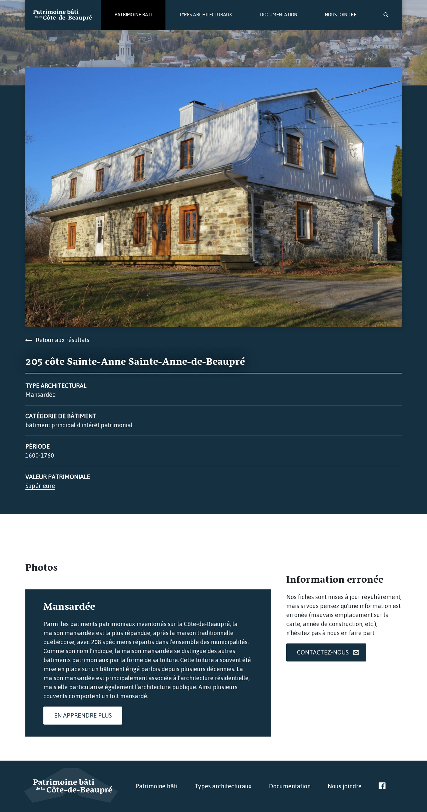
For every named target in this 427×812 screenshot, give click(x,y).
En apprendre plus (83, 715)
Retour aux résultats (60, 339)
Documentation (278, 14)
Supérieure (40, 485)
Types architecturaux (205, 14)
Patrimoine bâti (133, 14)
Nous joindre (340, 14)
